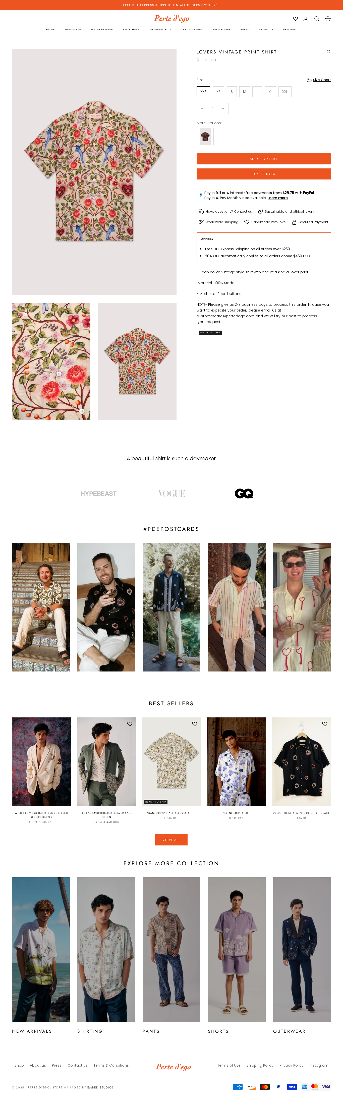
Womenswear (102, 30)
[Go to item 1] (99, 493)
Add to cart (264, 158)
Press (245, 30)
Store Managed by (83, 1087)
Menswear (73, 30)
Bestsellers (222, 30)
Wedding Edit (160, 30)
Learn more (278, 197)
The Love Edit (192, 30)
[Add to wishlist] (328, 52)
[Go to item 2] (171, 493)
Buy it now (264, 173)
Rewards (290, 30)
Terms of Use (229, 1065)
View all (171, 839)
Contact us (243, 211)
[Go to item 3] (244, 493)
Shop (19, 1065)
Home (50, 30)
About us (266, 30)
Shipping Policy (260, 1065)
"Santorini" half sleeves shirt (171, 813)
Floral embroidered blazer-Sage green (107, 815)
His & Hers (131, 30)
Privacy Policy (291, 1065)
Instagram (319, 1065)
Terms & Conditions (111, 1065)
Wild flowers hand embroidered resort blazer (41, 815)
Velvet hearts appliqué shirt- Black (301, 813)
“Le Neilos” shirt (236, 813)
